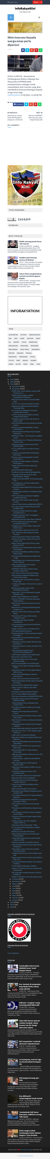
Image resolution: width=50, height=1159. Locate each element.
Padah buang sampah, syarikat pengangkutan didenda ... (22, 396)
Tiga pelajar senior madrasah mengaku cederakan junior (25, 850)
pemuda (29, 353)
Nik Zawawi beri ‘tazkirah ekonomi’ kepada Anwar (29, 1042)
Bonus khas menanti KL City (22, 657)
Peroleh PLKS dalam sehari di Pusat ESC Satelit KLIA (26, 540)
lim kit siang (24, 349)
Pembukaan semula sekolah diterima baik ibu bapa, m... (26, 643)
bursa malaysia (34, 334)
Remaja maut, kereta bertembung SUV (25, 678)
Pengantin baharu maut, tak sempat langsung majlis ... (24, 660)
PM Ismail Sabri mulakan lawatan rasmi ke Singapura (26, 873)
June (14, 888)
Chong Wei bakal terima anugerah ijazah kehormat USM (26, 839)
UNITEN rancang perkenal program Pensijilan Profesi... (24, 800)
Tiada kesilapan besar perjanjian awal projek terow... (25, 704)
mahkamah (35, 349)
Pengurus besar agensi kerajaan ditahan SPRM (26, 667)
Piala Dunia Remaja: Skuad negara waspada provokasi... (27, 682)
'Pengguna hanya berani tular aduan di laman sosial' (25, 420)
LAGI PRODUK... (14, 953)
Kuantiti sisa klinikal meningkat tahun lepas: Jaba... (25, 785)
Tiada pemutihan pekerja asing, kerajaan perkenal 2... (26, 432)
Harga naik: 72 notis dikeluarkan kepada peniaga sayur (26, 593)
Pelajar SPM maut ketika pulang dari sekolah (24, 466)
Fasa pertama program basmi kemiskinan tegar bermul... (26, 625)
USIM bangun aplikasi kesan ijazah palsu (26, 654)
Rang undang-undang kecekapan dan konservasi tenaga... (25, 576)
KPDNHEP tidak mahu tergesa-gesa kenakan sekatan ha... (25, 570)
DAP (10, 338)
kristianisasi (13, 349)
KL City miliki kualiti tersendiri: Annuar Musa (25, 450)
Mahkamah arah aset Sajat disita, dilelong (26, 519)
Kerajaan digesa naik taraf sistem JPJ (25, 530)
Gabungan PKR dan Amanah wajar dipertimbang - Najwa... (24, 475)
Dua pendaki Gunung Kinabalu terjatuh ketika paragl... (26, 638)
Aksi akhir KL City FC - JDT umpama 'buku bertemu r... (27, 732)
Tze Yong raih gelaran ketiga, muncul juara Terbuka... (27, 863)
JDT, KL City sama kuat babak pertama (25, 404)
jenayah (16, 342)
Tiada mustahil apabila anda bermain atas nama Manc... (26, 742)
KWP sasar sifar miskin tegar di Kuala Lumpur (25, 501)
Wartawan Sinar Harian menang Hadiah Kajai (26, 400)
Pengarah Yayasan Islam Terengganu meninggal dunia (25, 516)
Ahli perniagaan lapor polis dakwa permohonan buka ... (23, 565)
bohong (23, 334)
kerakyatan (33, 342)
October (15, 879)
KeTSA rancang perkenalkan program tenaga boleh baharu (25, 415)
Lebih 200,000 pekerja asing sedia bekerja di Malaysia (27, 846)
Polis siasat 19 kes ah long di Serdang (25, 573)
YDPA (38, 364)
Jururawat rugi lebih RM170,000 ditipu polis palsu (25, 454)
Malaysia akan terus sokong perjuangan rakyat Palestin (26, 561)
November (16, 389)
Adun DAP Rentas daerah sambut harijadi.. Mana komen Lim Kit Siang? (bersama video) (29, 1024)
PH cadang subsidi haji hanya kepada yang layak (27, 809)
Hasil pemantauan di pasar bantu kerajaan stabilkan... (27, 725)
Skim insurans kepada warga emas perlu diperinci (26, 604)
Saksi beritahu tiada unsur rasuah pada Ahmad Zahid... (25, 835)
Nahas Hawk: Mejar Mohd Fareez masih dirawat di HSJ (26, 544)
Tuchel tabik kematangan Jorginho (24, 866)
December (16, 386)
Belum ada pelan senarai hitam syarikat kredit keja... (25, 580)
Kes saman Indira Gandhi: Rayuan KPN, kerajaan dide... (26, 507)
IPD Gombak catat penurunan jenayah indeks (25, 805)
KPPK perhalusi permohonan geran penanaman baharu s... (24, 522)
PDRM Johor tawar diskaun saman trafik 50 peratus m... (26, 392)
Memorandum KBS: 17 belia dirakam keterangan (24, 751)
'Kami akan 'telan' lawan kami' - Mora (24, 825)
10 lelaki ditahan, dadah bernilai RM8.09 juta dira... (26, 759)
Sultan (18, 364)
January (15, 900)
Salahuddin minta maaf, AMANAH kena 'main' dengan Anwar (29, 968)
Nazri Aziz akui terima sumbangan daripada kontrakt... (27, 721)
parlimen (20, 353)
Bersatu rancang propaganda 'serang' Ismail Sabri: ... (25, 428)
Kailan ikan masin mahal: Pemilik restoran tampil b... (26, 768)
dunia (22, 338)
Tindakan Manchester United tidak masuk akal (27, 854)
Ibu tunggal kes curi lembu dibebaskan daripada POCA (25, 484)
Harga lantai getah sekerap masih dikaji (26, 537)
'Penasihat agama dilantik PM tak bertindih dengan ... (27, 488)
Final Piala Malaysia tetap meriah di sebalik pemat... (27, 424)
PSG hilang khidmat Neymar (22, 631)
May (13, 891)
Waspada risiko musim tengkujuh (23, 778)
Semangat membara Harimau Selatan (25, 692)
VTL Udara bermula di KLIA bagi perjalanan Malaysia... (27, 796)
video (25, 364)
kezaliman (24, 345)
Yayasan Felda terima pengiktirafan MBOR (27, 504)
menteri (11, 353)
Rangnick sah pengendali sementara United (25, 712)
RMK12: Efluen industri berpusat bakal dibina (26, 612)
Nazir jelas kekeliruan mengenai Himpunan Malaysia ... (27, 738)
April (14, 893)
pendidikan (13, 356)
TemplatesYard (27, 1150)
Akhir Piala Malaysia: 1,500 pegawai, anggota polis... (24, 764)
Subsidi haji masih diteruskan (22, 470)
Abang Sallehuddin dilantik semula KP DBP (27, 728)
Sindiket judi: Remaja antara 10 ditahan (28, 258)
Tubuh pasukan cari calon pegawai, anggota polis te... (24, 822)
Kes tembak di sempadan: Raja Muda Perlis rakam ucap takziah (30, 986)
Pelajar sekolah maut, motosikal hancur (26, 629)
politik (11, 360)
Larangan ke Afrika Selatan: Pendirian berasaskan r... (25, 462)
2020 (12, 902)
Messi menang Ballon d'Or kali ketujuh (25, 663)
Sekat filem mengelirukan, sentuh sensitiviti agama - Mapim (30, 276)
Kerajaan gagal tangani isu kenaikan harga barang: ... (27, 492)
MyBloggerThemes (26, 1156)
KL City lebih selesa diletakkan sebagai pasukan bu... (26, 828)
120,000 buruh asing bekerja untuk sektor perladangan (27, 548)
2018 (12, 907)
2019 (12, 905)
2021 (12, 384)
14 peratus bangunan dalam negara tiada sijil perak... (26, 817)
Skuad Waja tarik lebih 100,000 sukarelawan (23, 621)
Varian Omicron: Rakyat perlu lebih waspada (24, 688)
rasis (18, 360)
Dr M (15, 338)
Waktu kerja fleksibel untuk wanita (24, 789)
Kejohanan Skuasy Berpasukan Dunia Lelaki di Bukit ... (25, 445)
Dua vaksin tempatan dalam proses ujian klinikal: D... (26, 708)
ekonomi (30, 338)
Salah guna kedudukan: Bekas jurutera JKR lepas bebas (27, 755)
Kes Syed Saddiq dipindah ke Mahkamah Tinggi (26, 557)
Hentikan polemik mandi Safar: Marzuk (25, 842)
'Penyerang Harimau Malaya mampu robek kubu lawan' (27, 716)
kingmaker (34, 345)
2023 (12, 379)
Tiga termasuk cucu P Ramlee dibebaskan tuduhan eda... (27, 441)
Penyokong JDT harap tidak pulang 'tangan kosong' (24, 617)
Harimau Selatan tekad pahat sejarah (25, 685)
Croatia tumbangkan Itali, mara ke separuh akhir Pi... (27, 585)
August (15, 884)
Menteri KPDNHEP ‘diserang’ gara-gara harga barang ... (26, 600)
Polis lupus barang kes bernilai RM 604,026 (27, 696)
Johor (24, 342)
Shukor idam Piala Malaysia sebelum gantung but (24, 675)
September (16, 881)
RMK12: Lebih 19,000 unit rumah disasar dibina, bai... (26, 747)
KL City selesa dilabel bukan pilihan (24, 694)
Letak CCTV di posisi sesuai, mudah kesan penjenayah (27, 869)
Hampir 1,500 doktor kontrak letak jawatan (27, 877)
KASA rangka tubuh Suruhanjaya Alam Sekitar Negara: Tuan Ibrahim (30, 1132)
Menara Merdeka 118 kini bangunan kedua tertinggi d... (27, 634)
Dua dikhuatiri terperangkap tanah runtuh (30, 1097)
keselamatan (13, 345)
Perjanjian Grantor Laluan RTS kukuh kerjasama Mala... (25, 700)
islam (38, 338)
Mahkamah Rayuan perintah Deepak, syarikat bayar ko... (25, 781)
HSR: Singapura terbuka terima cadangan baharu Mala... (26, 813)
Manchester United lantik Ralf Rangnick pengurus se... (26, 608)
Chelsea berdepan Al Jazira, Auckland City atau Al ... (27, 647)
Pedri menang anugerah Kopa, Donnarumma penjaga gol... (22, 651)
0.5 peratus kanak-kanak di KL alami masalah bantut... (24, 512)
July (13, 886)
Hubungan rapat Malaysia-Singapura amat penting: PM (27, 792)
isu (10, 342)
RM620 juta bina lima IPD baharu (23, 831)
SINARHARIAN (14, 95)
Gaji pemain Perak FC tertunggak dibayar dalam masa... (26, 671)
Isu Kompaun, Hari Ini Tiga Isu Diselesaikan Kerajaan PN (30, 1061)
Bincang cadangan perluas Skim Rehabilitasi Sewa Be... (23, 589)
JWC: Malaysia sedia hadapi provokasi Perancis (25, 533)
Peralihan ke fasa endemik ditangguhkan (26, 472)
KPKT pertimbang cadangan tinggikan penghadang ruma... (25, 497)
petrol (32, 356)
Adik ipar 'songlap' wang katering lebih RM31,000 (29, 1004)
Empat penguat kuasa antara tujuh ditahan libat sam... (27, 858)
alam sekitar (13, 334)
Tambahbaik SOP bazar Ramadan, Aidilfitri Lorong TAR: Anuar (30, 1114)
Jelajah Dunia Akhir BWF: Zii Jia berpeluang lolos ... (27, 480)
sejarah (33, 360)
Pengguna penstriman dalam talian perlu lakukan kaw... (26, 527)
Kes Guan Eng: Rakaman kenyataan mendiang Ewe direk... (24, 411)
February (15, 898)
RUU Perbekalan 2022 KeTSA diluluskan (26, 775)
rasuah (25, 360)
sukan (11, 364)
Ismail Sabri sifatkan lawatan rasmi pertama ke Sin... (24, 772)
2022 (12, 382)
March (14, 895)
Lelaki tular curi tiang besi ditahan (24, 735)
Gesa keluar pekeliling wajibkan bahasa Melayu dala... (26, 553)
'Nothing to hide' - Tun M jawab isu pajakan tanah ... (27, 437)
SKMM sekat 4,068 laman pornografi (25, 597)
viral (32, 364)
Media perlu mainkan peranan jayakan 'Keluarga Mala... (25, 407)
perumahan (23, 356)
